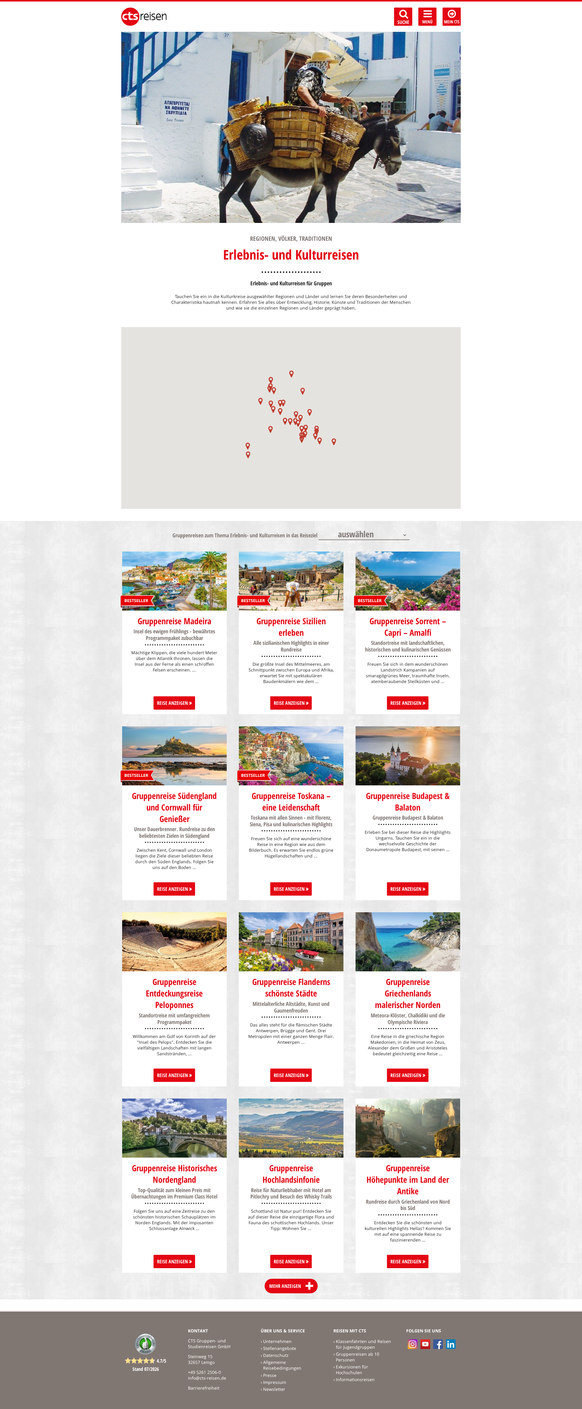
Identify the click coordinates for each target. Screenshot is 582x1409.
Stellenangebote (279, 1348)
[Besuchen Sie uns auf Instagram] (412, 1344)
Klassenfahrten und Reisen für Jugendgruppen (363, 1344)
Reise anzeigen (173, 703)
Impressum (274, 1382)
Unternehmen (277, 1341)
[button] (247, 446)
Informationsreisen (355, 1379)
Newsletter (274, 1389)
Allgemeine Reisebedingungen (282, 1365)
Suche (403, 22)
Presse (269, 1375)
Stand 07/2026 (145, 1369)
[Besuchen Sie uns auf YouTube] (425, 1344)
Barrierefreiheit (203, 1388)
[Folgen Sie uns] (438, 1344)
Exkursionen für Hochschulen (352, 1369)
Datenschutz (276, 1355)
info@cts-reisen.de (207, 1378)
